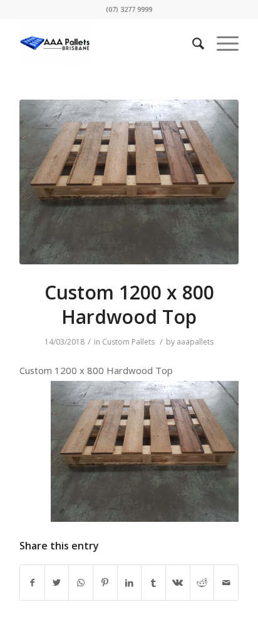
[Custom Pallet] (129, 182)
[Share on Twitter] (57, 582)
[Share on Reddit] (202, 582)
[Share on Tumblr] (153, 582)
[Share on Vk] (178, 582)
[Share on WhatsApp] (81, 582)
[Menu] (221, 43)
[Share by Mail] (226, 582)
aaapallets (195, 341)
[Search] (192, 43)
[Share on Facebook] (32, 582)
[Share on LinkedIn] (130, 582)
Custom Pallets (128, 341)
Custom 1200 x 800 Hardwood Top (129, 304)
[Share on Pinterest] (105, 582)
